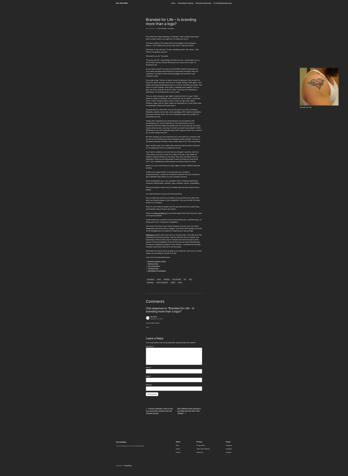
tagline (173, 282)
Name (148, 367)
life (185, 279)
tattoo (180, 282)
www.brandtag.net (160, 213)
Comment (150, 346)
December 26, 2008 (156, 319)
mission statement (162, 282)
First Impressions (154, 266)
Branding (171, 28)
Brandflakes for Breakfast (157, 271)
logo (190, 279)
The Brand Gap (153, 268)
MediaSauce (150, 235)
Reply (147, 327)
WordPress (128, 465)
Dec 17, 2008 (150, 28)
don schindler (177, 279)
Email (148, 376)
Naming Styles (153, 264)
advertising (150, 279)
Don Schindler (122, 3)
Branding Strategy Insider (157, 261)
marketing (150, 282)
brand (159, 279)
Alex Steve (153, 316)
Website (149, 385)
